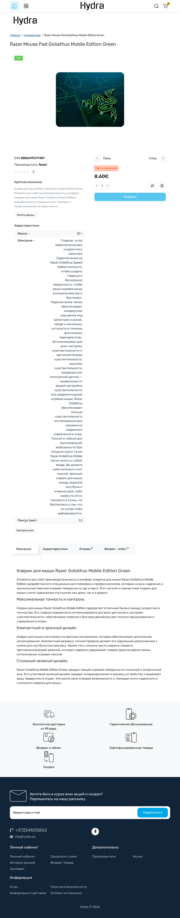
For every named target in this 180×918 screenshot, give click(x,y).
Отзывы (86, 549)
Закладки (17, 869)
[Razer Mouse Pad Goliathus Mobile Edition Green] (90, 100)
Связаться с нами (63, 856)
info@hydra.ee (25, 837)
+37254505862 (30, 830)
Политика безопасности (68, 887)
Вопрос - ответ (116, 549)
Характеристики (55, 549)
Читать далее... (26, 214)
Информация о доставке (28, 893)
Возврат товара (62, 863)
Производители (104, 856)
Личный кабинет (22, 856)
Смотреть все (25, 530)
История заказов (22, 863)
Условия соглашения (66, 893)
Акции (137, 856)
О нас (14, 887)
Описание (23, 549)
